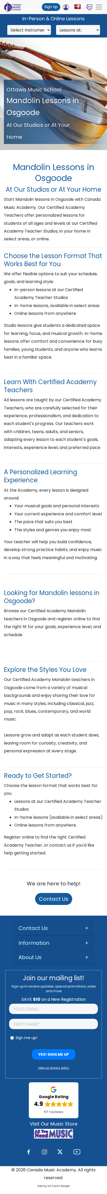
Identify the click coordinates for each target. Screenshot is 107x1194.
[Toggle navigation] (99, 7)
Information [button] (33, 943)
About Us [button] (30, 957)
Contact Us (53, 899)
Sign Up (51, 6)
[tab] (53, 928)
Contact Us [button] (33, 928)
